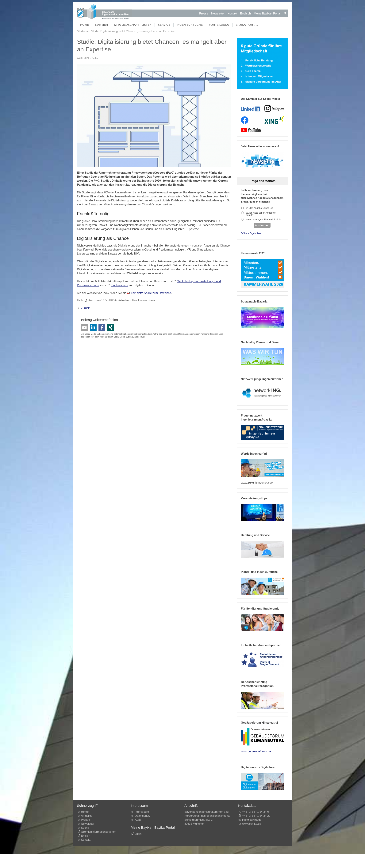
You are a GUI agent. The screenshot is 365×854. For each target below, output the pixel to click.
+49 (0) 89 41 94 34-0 (255, 811)
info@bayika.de (251, 819)
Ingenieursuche (190, 24)
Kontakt (232, 13)
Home (84, 24)
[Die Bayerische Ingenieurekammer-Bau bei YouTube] (250, 130)
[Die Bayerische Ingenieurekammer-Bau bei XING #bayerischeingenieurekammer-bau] (274, 120)
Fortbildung (219, 24)
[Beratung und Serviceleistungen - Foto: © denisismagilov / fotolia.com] (262, 549)
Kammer (101, 24)
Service (164, 24)
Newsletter (218, 13)
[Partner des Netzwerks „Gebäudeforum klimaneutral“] (262, 736)
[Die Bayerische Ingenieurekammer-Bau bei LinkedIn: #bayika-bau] (250, 108)
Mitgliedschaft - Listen (133, 24)
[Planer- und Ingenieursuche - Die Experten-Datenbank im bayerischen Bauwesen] (262, 586)
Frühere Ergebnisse (251, 233)
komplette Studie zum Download (151, 293)
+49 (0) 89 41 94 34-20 (256, 815)
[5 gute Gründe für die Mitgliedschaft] (262, 63)
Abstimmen (262, 225)
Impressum (142, 811)
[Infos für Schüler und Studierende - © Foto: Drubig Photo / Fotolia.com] (262, 622)
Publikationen (119, 285)
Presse (203, 13)
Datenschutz (139, 337)
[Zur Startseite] (104, 12)
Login (138, 833)
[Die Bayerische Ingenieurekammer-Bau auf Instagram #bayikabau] (274, 108)
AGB (138, 819)
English (85, 835)
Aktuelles (86, 815)
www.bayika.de (251, 823)
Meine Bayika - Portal (267, 13)
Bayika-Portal (247, 24)
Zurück (85, 308)
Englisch (245, 13)
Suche (85, 827)
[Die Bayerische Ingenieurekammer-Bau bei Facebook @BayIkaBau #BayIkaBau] (244, 120)
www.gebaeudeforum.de (256, 751)
